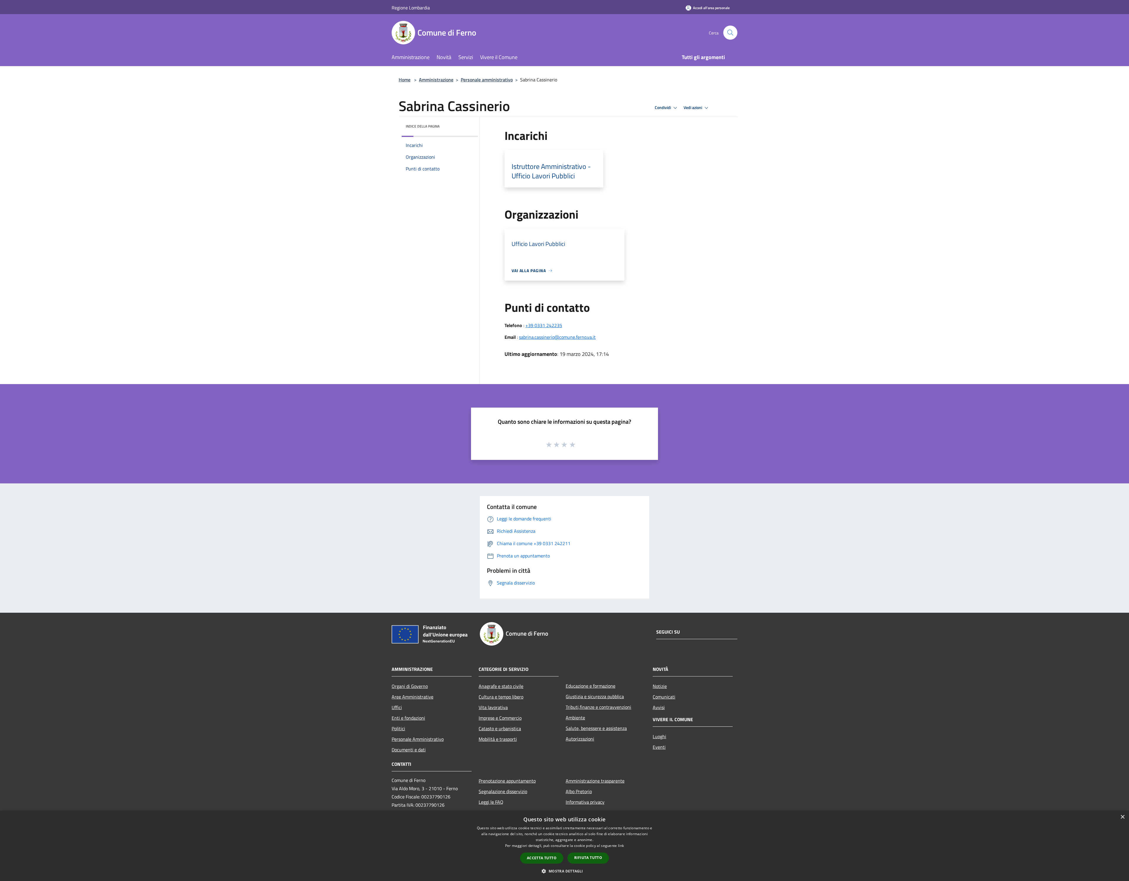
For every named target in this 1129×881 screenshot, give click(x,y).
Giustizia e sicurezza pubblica (595, 696)
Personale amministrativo (487, 79)
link (621, 845)
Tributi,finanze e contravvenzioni (598, 707)
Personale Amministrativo (418, 739)
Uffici (397, 707)
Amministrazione (436, 79)
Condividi (663, 107)
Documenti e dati (409, 749)
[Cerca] (730, 33)
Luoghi (659, 736)
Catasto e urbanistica (500, 728)
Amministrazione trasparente (595, 780)
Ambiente (575, 717)
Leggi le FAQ (491, 801)
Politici (398, 728)
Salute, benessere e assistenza (596, 728)
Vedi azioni (693, 107)
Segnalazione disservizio (503, 791)
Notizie (660, 686)
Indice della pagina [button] (423, 126)
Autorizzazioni (580, 738)
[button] (564, 871)
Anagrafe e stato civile (501, 686)
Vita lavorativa (493, 707)
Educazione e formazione (590, 685)
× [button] (1122, 817)
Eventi (659, 747)
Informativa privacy (585, 801)
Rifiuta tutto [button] (588, 857)
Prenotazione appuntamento (507, 780)
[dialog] (564, 846)
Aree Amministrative (412, 696)
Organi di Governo (410, 686)
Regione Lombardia (411, 7)
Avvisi (659, 707)
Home (404, 79)
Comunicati (664, 696)
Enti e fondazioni (408, 717)
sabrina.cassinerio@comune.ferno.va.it (557, 337)
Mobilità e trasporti (498, 739)
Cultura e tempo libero (501, 696)
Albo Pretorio (579, 791)
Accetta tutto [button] (542, 857)
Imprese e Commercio (500, 717)
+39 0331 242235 (543, 325)
